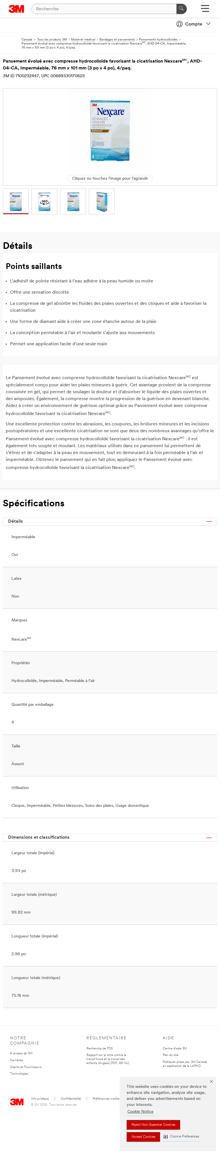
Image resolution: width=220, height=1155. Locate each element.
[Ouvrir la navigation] (205, 10)
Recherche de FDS (100, 1048)
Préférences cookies (107, 1098)
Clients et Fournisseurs (26, 1067)
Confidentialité (71, 1098)
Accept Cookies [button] (143, 1137)
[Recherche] (181, 9)
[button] (181, 1137)
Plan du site (170, 1055)
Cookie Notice (140, 1112)
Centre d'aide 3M (175, 1048)
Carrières (16, 1060)
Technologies (19, 1073)
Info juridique (40, 1098)
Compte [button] (193, 24)
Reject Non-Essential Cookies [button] (153, 1125)
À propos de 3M (21, 1053)
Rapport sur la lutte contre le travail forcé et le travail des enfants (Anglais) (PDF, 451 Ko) (108, 1059)
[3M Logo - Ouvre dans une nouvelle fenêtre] (16, 9)
